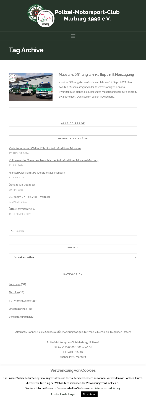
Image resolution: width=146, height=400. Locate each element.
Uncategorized (18, 308)
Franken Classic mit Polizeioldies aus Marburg (37, 172)
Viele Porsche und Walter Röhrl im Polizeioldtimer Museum (45, 148)
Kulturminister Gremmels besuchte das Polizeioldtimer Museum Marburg (53, 160)
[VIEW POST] (30, 87)
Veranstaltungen (19, 316)
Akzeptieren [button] (89, 394)
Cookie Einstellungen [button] (63, 394)
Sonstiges (14, 284)
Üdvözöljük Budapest (22, 184)
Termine (14, 292)
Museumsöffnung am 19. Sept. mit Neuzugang (96, 74)
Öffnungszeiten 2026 (22, 208)
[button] (73, 36)
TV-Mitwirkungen (20, 300)
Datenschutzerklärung (107, 388)
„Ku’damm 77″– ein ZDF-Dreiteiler (29, 196)
